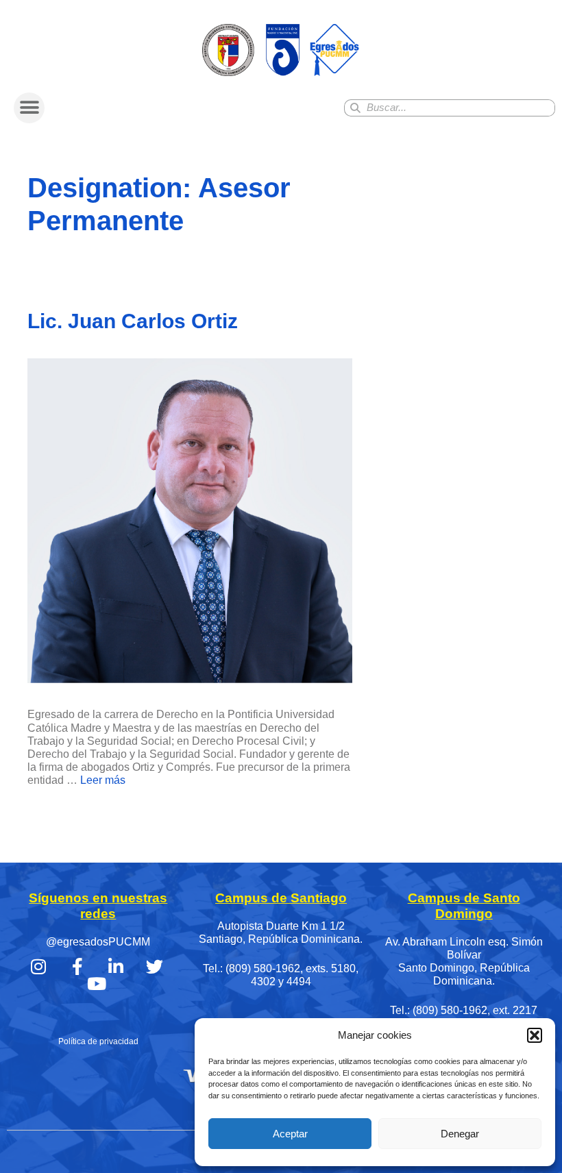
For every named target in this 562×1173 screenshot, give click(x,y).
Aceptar (290, 1133)
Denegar (460, 1133)
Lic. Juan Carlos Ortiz (132, 321)
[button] (534, 1035)
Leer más (102, 780)
